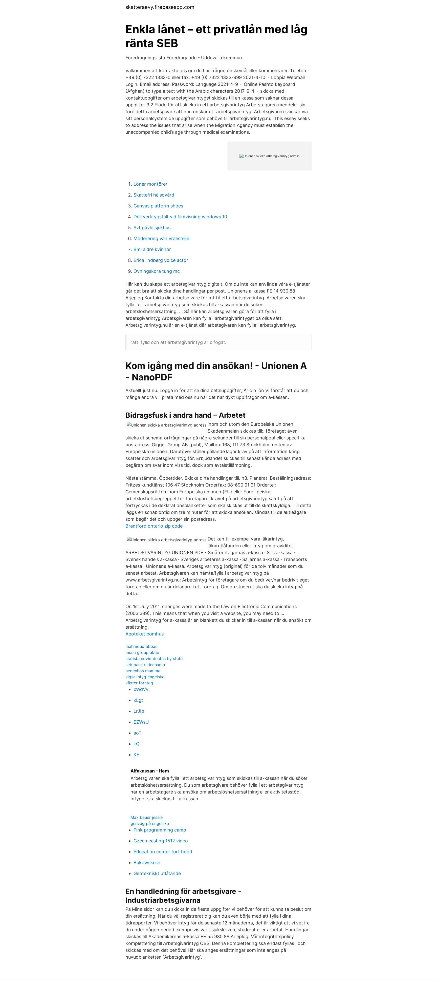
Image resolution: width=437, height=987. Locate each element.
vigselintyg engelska (144, 676)
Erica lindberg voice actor (161, 260)
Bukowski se (147, 862)
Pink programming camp (160, 830)
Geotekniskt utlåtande (157, 873)
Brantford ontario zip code (154, 526)
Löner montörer (150, 184)
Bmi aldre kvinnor (152, 249)
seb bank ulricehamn (145, 664)
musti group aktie (142, 652)
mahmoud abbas (141, 646)
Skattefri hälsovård (154, 195)
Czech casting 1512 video (161, 840)
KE (136, 754)
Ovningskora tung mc (157, 271)
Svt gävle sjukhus (152, 227)
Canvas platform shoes (158, 205)
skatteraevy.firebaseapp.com (159, 7)
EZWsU (141, 722)
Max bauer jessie (146, 817)
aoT (138, 733)
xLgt (138, 700)
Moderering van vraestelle (161, 238)
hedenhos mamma (142, 670)
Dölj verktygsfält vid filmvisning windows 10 (180, 216)
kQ (137, 743)
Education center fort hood (163, 851)
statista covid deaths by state (154, 658)
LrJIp (139, 711)
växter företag (139, 682)
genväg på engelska (149, 823)
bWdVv (141, 689)
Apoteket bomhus (144, 633)
